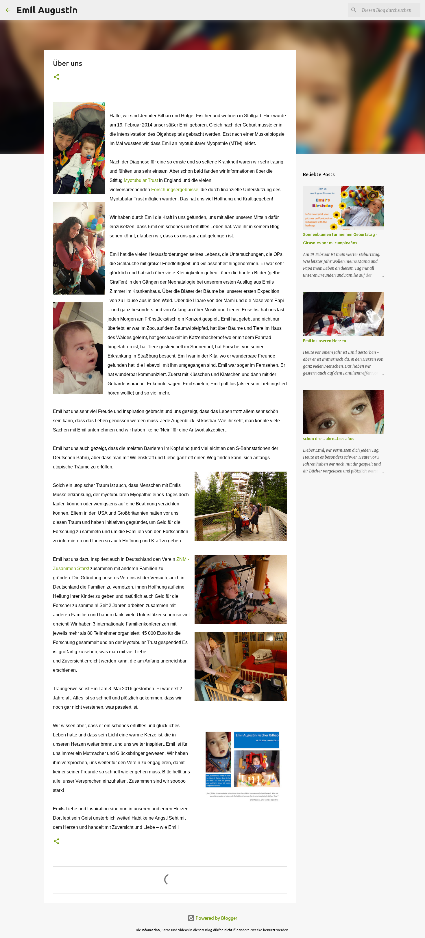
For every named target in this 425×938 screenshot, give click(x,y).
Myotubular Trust (141, 180)
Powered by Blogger (216, 918)
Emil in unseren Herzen (324, 340)
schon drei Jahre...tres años (328, 438)
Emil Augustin (47, 10)
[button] (56, 77)
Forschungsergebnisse (174, 189)
